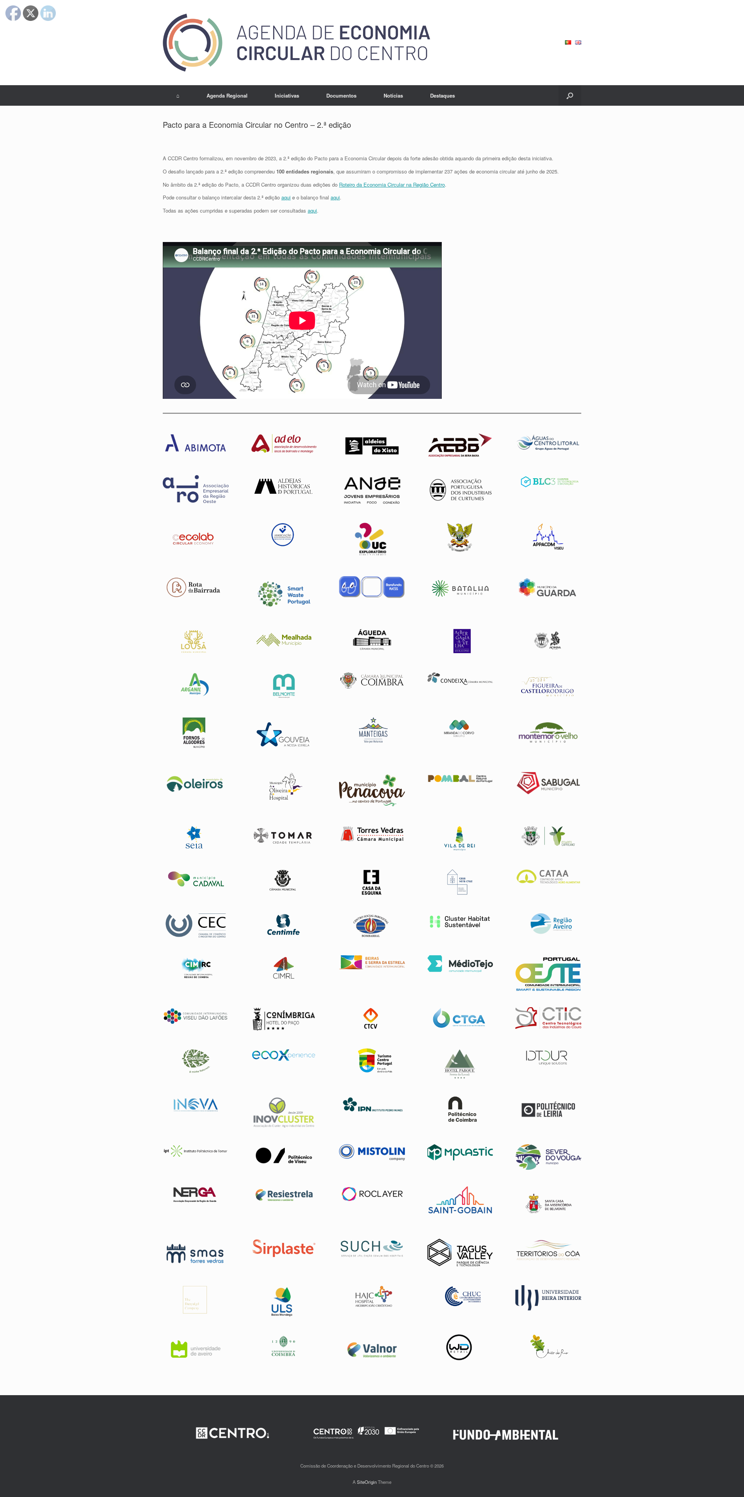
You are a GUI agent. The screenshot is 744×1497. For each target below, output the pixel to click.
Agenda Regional (227, 95)
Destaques (442, 95)
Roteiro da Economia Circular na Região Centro (392, 184)
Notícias (393, 95)
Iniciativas (287, 95)
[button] (569, 95)
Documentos (341, 95)
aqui (286, 197)
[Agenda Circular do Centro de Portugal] (296, 43)
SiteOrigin (367, 1482)
